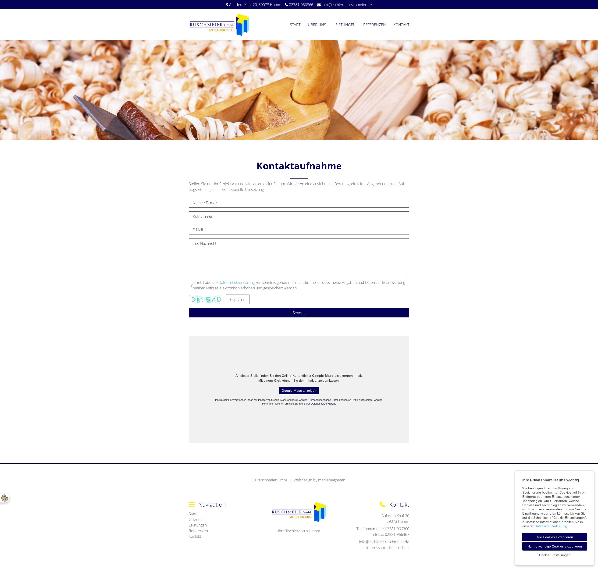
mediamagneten (331, 480)
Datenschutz (399, 547)
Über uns (317, 24)
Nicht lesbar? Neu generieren (255, 299)
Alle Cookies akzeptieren (555, 537)
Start (295, 24)
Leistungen (345, 24)
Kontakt (401, 24)
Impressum (375, 547)
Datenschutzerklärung (237, 282)
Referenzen (374, 24)
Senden (299, 312)
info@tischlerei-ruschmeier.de (347, 4)
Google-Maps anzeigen (299, 390)
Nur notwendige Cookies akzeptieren (554, 546)
